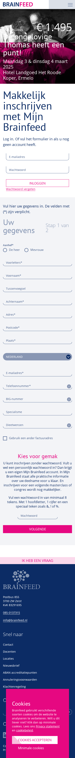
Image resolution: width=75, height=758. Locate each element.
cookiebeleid (24, 730)
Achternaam (15, 301)
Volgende (37, 529)
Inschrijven (69, 712)
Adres (10, 314)
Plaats (11, 340)
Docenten (9, 651)
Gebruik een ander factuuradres (31, 438)
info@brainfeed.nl (15, 620)
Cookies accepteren (35, 740)
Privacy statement (48, 726)
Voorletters (14, 262)
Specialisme (14, 412)
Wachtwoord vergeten (20, 189)
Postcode (13, 327)
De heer (14, 250)
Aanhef (8, 245)
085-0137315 (11, 612)
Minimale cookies (31, 748)
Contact (8, 644)
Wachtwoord (17, 170)
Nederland (14, 357)
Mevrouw (37, 250)
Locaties (8, 658)
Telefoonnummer (18, 386)
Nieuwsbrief (11, 665)
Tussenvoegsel (16, 288)
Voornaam (13, 275)
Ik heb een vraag (37, 560)
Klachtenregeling (14, 686)
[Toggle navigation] (70, 4)
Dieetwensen (14, 425)
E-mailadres (17, 157)
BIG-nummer (14, 399)
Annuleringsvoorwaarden (20, 679)
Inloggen (37, 183)
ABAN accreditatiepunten (20, 672)
